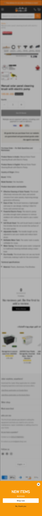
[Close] (38, 484)
